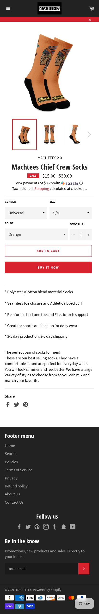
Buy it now (48, 267)
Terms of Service (18, 469)
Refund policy (16, 486)
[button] (49, 183)
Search (11, 453)
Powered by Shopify (47, 590)
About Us (12, 494)
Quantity (76, 223)
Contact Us (14, 502)
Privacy (11, 478)
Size (52, 201)
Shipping (41, 188)
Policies (11, 461)
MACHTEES (23, 590)
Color (9, 223)
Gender (10, 201)
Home (10, 445)
